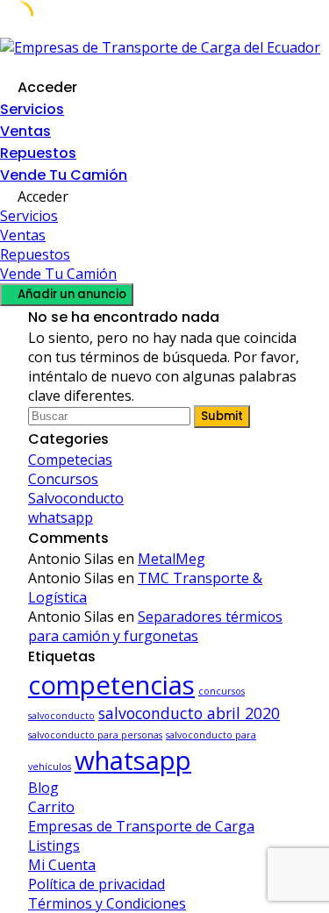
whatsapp (60, 517)
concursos (221, 691)
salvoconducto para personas (95, 735)
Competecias (70, 459)
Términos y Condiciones (107, 903)
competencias (111, 685)
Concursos (63, 479)
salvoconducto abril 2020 (189, 713)
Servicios (32, 109)
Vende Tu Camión (63, 175)
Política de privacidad (96, 884)
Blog (43, 787)
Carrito (51, 807)
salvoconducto (61, 716)
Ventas (25, 131)
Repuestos (38, 153)
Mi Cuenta (62, 864)
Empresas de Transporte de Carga (141, 826)
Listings (54, 845)
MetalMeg (171, 558)
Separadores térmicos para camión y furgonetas (155, 626)
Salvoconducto (76, 498)
